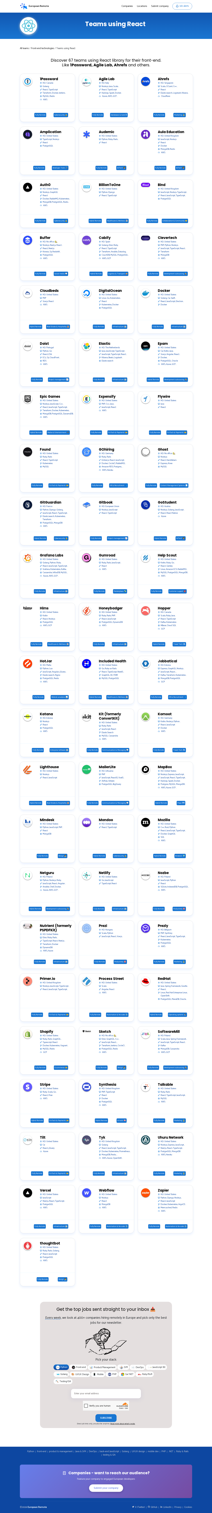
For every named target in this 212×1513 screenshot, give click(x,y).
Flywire (164, 396)
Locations (142, 6)
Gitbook (106, 502)
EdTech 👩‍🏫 (121, 168)
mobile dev (153, 1451)
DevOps (93, 1451)
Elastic (105, 344)
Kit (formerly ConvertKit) (110, 716)
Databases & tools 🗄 (119, 115)
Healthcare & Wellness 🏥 (117, 220)
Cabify (105, 238)
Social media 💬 (60, 273)
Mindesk (47, 820)
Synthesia (107, 1084)
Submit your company (106, 1488)
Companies (127, 6)
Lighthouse (49, 767)
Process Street (111, 979)
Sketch (105, 1032)
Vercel (45, 1190)
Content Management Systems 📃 (174, 485)
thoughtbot (50, 1243)
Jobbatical (167, 661)
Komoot (165, 714)
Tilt (42, 1137)
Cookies (188, 1507)
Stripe (45, 1084)
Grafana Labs (51, 555)
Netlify (104, 873)
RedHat (164, 979)
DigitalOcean (110, 291)
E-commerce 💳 (61, 1067)
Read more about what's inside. (122, 1423)
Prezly (163, 926)
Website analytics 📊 (59, 697)
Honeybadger (111, 608)
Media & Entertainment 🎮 (58, 432)
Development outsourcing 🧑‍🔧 (175, 273)
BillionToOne (109, 185)
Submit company (160, 6)
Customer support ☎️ (177, 591)
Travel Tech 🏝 (179, 644)
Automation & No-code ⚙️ (117, 1014)
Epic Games (50, 396)
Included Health (112, 661)
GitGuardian (50, 502)
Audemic (106, 132)
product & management (60, 1451)
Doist (44, 344)
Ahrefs (163, 79)
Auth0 (45, 185)
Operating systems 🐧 (177, 1014)
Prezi (103, 926)
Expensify (107, 396)
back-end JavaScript (109, 1451)
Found (45, 449)
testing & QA (109, 1455)
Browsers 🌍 (180, 856)
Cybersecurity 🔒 (60, 115)
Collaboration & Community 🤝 (174, 220)
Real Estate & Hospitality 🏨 (58, 326)
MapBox (165, 767)
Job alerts (184, 6)
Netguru (47, 873)
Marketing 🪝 (179, 115)
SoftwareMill (169, 1032)
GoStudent (167, 502)
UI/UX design (138, 1451)
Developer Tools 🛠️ (60, 168)
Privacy (177, 1507)
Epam (163, 344)
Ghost (163, 449)
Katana (46, 714)
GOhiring (106, 449)
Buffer (45, 238)
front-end (41, 1451)
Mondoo (106, 820)
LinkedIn (166, 1507)
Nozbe (163, 873)
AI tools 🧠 (121, 1120)
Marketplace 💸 (120, 591)
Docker (164, 291)
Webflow (106, 1190)
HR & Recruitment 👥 (118, 485)
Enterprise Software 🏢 (59, 750)
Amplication (50, 132)
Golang (125, 1451)
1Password (49, 79)
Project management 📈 (58, 379)
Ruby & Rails (182, 1451)
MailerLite (107, 767)
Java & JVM (80, 1451)
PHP (163, 1451)
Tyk (102, 1137)
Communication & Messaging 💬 (115, 750)
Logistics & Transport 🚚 (118, 273)
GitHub (153, 1507)
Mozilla (164, 820)
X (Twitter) (139, 1507)
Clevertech (167, 238)
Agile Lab (107, 79)
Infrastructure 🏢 (119, 326)
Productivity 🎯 (179, 908)
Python (30, 1451)
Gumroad (107, 555)
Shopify (46, 1032)
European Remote (37, 1507)
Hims (44, 608)
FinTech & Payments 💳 (117, 432)
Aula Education (171, 132)
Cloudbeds (49, 291)
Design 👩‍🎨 (63, 856)
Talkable (165, 1084)
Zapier (163, 1190)
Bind (161, 185)
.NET (171, 1451)
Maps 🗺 (181, 803)
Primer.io (47, 979)
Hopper (164, 608)
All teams (24, 48)
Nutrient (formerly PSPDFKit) (56, 928)
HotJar (46, 661)
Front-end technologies (42, 48)
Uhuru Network (170, 1137)
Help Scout (167, 555)
